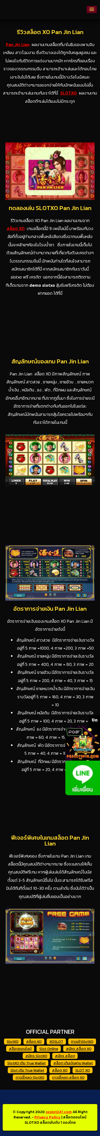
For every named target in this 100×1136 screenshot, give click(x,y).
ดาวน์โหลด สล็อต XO (68, 1077)
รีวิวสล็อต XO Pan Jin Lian (50, 32)
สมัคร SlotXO (36, 1056)
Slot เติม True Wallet (27, 1070)
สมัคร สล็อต (65, 1056)
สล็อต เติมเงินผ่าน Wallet (73, 1063)
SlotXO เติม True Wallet (26, 1063)
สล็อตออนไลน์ (20, 1049)
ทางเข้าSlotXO (82, 1041)
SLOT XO (82, 1070)
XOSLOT (56, 1041)
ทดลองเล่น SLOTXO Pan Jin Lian (50, 208)
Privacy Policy (47, 1117)
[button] (92, 9)
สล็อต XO (34, 1041)
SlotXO (12, 1041)
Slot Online (48, 1049)
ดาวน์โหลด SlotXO (29, 1077)
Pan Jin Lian (18, 44)
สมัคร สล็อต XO (78, 1049)
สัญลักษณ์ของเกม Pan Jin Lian (50, 361)
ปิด (95, 720)
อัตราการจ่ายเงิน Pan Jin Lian (50, 608)
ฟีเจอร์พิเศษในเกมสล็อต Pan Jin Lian (50, 840)
